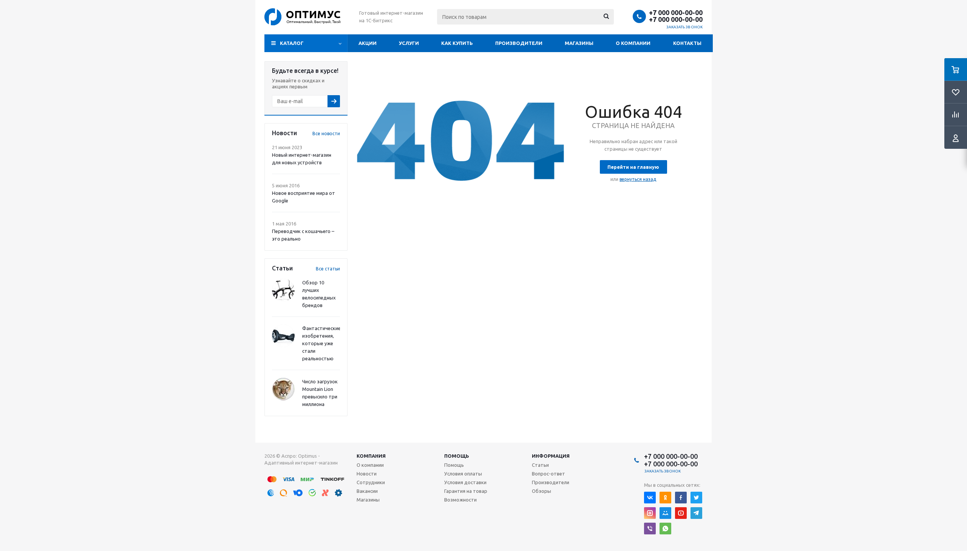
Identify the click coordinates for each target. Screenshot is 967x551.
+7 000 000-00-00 (676, 12)
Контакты (687, 43)
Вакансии (367, 491)
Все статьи (328, 268)
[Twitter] (696, 497)
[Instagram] (650, 513)
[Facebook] (681, 497)
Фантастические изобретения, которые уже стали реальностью (321, 343)
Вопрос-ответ (548, 473)
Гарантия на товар (465, 491)
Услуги (409, 43)
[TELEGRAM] (696, 513)
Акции (367, 43)
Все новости (326, 133)
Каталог (292, 43)
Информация (551, 455)
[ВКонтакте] (650, 497)
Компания (371, 455)
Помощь (456, 455)
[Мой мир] (665, 513)
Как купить (457, 43)
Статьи (540, 465)
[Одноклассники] (665, 497)
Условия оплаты (463, 473)
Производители (518, 43)
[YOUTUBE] (681, 513)
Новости (367, 473)
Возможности (460, 499)
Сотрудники (371, 482)
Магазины (579, 43)
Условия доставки (465, 482)
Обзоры (541, 491)
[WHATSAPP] (665, 528)
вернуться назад (637, 179)
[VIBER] (650, 528)
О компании (633, 43)
